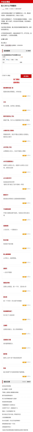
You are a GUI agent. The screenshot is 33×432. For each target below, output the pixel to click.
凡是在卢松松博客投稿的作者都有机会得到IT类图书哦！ (15, 430)
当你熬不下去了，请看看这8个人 (10, 408)
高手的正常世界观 (6, 386)
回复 (24, 96)
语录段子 (29, 381)
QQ (3, 62)
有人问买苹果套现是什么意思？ (9, 398)
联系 (4, 59)
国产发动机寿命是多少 (7, 395)
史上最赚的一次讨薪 (7, 389)
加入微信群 (28, 50)
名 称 (4, 57)
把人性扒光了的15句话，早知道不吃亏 (11, 414)
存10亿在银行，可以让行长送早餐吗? (11, 420)
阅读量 (6, 8)
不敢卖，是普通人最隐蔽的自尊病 (10, 392)
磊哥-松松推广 (19, 8)
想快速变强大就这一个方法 (8, 423)
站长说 (12, 8)
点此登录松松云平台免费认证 (12, 55)
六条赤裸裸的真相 (6, 417)
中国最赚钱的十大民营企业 (8, 405)
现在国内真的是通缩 (7, 401)
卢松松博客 (5, 2)
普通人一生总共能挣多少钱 (8, 411)
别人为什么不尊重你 (8, 6)
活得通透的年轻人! (6, 426)
